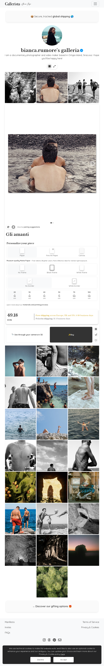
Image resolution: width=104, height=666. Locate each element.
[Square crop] (49, 66)
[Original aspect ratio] (54, 66)
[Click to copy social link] (52, 36)
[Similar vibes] (13, 227)
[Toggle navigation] (95, 3)
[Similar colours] (8, 227)
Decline (40, 659)
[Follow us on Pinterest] (54, 639)
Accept (63, 659)
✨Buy (71, 334)
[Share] (96, 335)
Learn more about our (27, 305)
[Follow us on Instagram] (44, 639)
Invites (8, 627)
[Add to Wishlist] (96, 340)
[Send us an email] (59, 639)
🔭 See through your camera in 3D (27, 334)
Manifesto (10, 622)
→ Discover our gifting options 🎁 (52, 606)
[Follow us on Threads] (49, 639)
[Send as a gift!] (96, 329)
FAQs (7, 632)
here (63, 654)
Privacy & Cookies (90, 627)
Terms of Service (91, 622)
